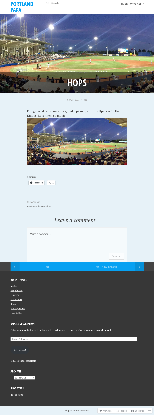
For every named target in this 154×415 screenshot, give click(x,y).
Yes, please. (17, 290)
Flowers (15, 294)
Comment (116, 256)
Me (85, 99)
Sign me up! (20, 349)
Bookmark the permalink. (39, 206)
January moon (18, 308)
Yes (47, 267)
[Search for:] (61, 3)
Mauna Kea (16, 299)
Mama (14, 285)
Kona (13, 303)
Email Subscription (23, 323)
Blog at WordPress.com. (77, 410)
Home (124, 4)
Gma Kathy (16, 312)
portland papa (22, 7)
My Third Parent (106, 267)
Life (38, 201)
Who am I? (137, 4)
